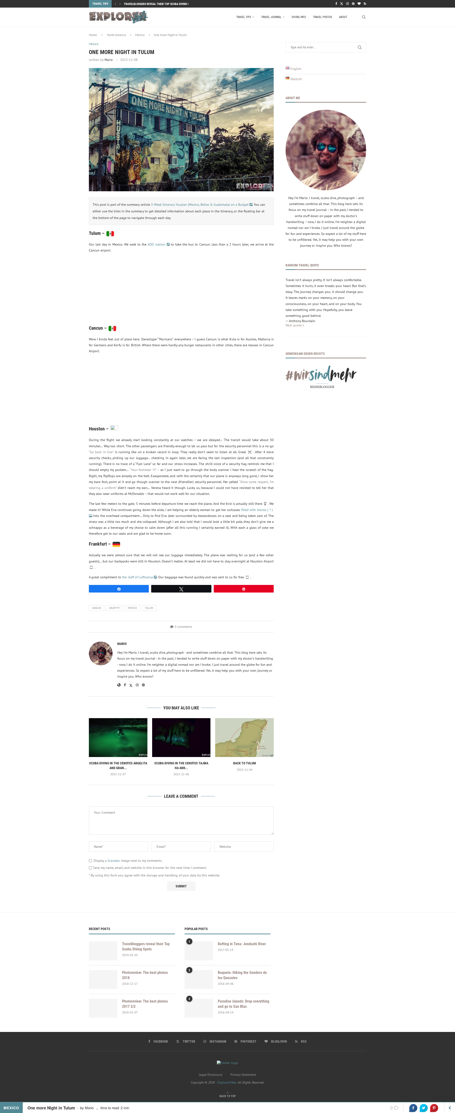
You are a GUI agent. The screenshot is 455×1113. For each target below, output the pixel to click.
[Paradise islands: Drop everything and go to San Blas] (199, 1008)
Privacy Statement (243, 1074)
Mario (109, 60)
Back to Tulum (244, 763)
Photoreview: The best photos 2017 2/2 (145, 1004)
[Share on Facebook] (413, 1108)
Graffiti (114, 608)
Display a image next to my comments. (128, 860)
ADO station (157, 244)
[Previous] (115, 4)
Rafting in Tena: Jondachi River (242, 944)
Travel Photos (322, 17)
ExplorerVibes (227, 1082)
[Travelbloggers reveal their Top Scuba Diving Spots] (103, 950)
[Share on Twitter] (424, 1108)
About (343, 17)
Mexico (140, 35)
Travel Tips (243, 17)
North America (116, 35)
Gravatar (114, 860)
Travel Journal (271, 17)
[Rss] (365, 4)
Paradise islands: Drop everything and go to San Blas (243, 1004)
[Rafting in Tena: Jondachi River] (199, 950)
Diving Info (299, 17)
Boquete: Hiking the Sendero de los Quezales (242, 975)
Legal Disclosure (210, 1074)
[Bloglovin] (359, 4)
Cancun (96, 608)
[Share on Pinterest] (434, 1108)
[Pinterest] (353, 4)
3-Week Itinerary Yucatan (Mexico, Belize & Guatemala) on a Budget (200, 204)
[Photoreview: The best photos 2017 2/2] (103, 1008)
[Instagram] (347, 4)
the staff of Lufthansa (138, 577)
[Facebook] (336, 4)
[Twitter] (341, 4)
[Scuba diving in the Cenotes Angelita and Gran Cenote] (118, 737)
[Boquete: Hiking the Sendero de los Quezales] (199, 979)
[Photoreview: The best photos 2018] (103, 979)
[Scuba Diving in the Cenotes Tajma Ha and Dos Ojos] (181, 737)
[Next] (120, 4)
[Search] (363, 17)
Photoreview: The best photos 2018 (145, 975)
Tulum (149, 608)
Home (93, 35)
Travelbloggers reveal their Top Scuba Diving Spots (160, 4)
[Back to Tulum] (244, 737)
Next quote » (295, 325)
